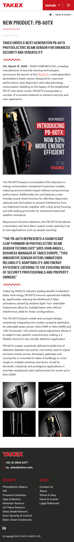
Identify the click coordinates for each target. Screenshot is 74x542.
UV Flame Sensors (14, 507)
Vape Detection (12, 499)
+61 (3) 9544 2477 (15, 462)
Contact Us (46, 487)
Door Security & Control (17, 515)
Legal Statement (49, 503)
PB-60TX (43, 74)
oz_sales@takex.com (18, 467)
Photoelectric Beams (15, 487)
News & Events (63, 14)
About (43, 491)
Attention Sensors (13, 503)
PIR (5, 491)
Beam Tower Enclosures (17, 519)
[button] (53, 5)
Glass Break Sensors (15, 511)
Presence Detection (14, 495)
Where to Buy (48, 495)
